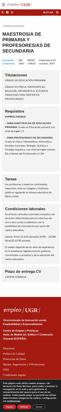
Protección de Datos (14, 359)
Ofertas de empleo (13, 26)
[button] (2, 12)
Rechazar (24, 407)
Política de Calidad (14, 353)
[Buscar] (57, 12)
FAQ (6, 369)
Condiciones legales (14, 374)
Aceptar (9, 407)
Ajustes (39, 407)
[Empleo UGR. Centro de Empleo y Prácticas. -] (19, 4)
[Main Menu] (3, 4)
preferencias (13, 401)
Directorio (9, 348)
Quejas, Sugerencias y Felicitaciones (24, 364)
